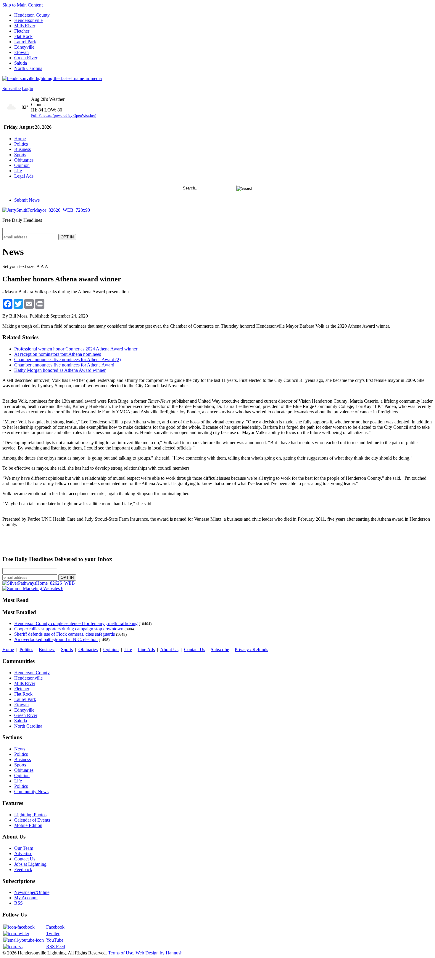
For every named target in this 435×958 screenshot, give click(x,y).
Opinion (22, 165)
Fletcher (21, 31)
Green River (25, 57)
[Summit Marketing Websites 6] (32, 588)
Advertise (23, 853)
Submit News (27, 200)
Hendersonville (28, 20)
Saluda (20, 63)
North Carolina (28, 68)
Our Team (23, 848)
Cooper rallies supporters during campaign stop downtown (68, 628)
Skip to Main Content (22, 4)
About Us (169, 649)
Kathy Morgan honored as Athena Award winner (60, 370)
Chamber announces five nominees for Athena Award (64, 364)
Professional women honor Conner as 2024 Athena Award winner (75, 348)
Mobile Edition (28, 825)
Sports (20, 154)
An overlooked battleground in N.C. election (56, 639)
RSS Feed (55, 946)
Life (18, 170)
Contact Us (194, 649)
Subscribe (11, 88)
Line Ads (146, 649)
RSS (18, 903)
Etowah (21, 52)
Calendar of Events (32, 819)
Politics (21, 143)
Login (27, 88)
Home (20, 138)
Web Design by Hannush (159, 952)
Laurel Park (25, 41)
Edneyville (24, 47)
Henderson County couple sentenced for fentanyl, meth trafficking (76, 623)
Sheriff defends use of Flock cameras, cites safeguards (64, 634)
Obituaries (23, 159)
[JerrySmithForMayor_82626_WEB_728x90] (46, 210)
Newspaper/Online (31, 892)
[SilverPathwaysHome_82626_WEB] (38, 583)
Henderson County (32, 14)
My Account (26, 897)
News (19, 748)
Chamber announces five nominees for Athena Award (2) (67, 359)
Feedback (23, 869)
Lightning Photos (30, 814)
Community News (31, 791)
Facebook (55, 927)
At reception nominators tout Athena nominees (57, 354)
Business (22, 149)
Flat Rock (23, 36)
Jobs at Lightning (30, 864)
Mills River (24, 25)
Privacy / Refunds (251, 649)
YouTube (54, 940)
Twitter (52, 933)
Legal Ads (23, 175)
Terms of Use (120, 952)
